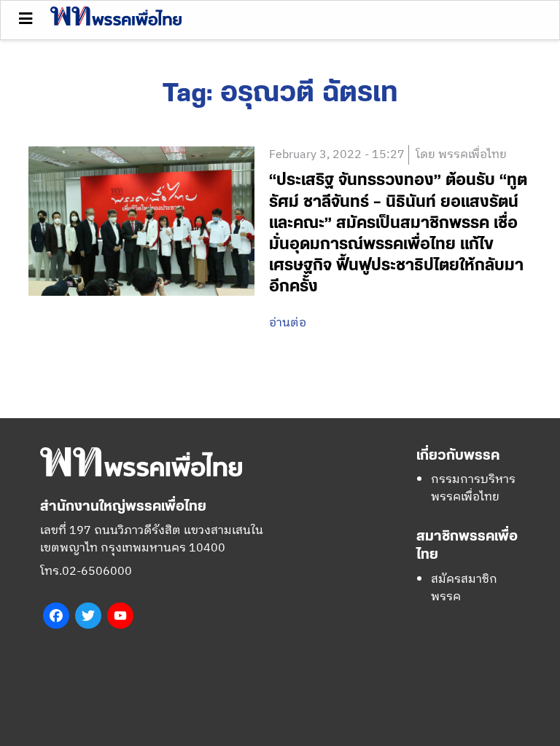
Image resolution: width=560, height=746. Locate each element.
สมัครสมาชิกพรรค (464, 588)
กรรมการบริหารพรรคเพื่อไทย (473, 488)
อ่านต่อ (287, 323)
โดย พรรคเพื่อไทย (461, 155)
